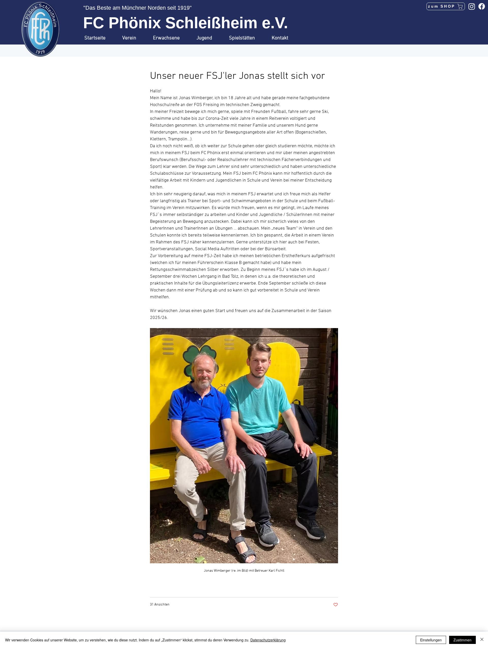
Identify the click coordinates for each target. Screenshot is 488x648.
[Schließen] (482, 640)
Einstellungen (431, 639)
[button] (133, 38)
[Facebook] (481, 6)
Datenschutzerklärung (268, 639)
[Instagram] (471, 6)
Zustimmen (462, 639)
